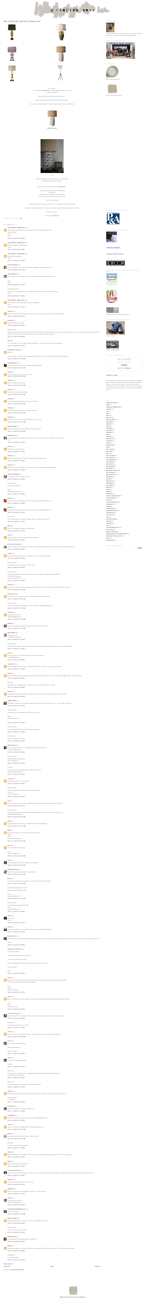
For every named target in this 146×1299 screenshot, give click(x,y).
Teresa (9, 926)
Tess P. (9, 1041)
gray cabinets (109, 462)
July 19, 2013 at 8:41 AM (16, 1232)
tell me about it (110, 529)
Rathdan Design (12, 426)
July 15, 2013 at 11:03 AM (16, 368)
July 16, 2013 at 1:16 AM (16, 648)
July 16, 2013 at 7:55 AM (16, 741)
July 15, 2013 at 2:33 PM (16, 521)
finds (107, 447)
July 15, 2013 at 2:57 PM (16, 530)
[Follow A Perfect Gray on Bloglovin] (113, 248)
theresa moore (11, 594)
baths (107, 415)
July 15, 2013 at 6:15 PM (16, 549)
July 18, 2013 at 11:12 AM (16, 1129)
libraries (108, 491)
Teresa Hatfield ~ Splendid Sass (16, 227)
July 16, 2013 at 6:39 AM (16, 687)
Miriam (9, 1152)
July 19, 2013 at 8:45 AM (16, 1241)
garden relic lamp (52, 128)
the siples (10, 320)
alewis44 (10, 417)
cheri (9, 860)
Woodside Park (12, 435)
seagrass (108, 521)
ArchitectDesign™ (12, 363)
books (107, 426)
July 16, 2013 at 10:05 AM (17, 816)
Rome (107, 404)
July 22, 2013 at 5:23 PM (16, 1260)
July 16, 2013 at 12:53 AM (17, 628)
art (107, 411)
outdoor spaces (110, 508)
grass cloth (109, 451)
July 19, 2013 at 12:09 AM (17, 1214)
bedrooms (109, 417)
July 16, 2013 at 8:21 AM (16, 774)
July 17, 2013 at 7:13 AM (16, 1027)
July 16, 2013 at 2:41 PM (16, 922)
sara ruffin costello (111, 519)
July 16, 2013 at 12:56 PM (17, 898)
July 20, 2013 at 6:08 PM (16, 1250)
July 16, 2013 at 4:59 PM (16, 973)
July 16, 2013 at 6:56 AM (16, 696)
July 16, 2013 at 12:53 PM (17, 883)
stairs (107, 525)
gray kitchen (109, 468)
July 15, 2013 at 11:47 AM (16, 422)
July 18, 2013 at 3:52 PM (16, 1175)
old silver (108, 506)
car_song (10, 778)
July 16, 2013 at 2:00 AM (16, 659)
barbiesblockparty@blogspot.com (16, 1209)
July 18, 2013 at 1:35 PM (16, 1148)
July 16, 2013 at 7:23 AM (16, 722)
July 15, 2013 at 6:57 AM (16, 269)
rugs (107, 517)
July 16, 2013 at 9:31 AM (16, 805)
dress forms (109, 440)
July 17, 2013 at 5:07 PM (16, 1102)
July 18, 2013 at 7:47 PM (16, 1193)
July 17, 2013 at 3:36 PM (16, 1077)
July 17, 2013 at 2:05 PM (16, 1053)
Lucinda (10, 553)
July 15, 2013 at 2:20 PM (16, 494)
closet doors (109, 430)
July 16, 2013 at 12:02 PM (17, 865)
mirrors (108, 500)
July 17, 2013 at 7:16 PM (16, 1111)
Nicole (9, 1133)
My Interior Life (12, 936)
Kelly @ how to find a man (14, 949)
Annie (9, 673)
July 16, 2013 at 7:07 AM (16, 705)
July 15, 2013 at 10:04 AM (17, 358)
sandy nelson (11, 664)
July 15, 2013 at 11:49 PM (16, 589)
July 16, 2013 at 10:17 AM (17, 826)
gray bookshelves (111, 459)
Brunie (9, 878)
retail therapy (109, 512)
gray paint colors (110, 474)
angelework (11, 1188)
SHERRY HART (12, 700)
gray (107, 453)
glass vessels (109, 449)
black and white (110, 419)
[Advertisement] (113, 125)
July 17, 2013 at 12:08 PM (17, 1036)
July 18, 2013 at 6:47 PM (16, 1184)
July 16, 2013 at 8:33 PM (16, 1018)
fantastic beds (110, 445)
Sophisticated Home (13, 869)
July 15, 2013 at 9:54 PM (16, 567)
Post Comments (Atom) (17, 1269)
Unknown (10, 311)
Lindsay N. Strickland (13, 474)
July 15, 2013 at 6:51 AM (16, 260)
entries (108, 443)
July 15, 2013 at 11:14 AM (16, 376)
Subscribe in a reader (112, 375)
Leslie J (10, 1031)
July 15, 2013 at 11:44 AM (16, 403)
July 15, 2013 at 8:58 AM (16, 336)
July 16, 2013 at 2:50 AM (16, 678)
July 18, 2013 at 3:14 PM (16, 1166)
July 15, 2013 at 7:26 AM (16, 284)
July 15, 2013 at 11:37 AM (16, 385)
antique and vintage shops (113, 407)
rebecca (10, 1198)
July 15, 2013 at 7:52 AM (16, 307)
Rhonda (10, 498)
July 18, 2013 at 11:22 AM (16, 1138)
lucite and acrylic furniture (113, 495)
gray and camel (110, 455)
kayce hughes (11, 632)
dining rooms (109, 438)
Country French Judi (13, 1013)
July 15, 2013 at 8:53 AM (16, 325)
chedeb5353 (11, 1115)
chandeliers (109, 428)
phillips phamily (12, 1236)
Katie (9, 830)
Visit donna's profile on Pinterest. (115, 254)
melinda (10, 398)
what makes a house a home (114, 536)
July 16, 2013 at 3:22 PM (16, 931)
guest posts (109, 476)
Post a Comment (8, 1264)
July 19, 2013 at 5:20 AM (16, 1223)
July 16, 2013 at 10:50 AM (17, 856)
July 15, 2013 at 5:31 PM (16, 540)
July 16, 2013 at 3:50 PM (16, 945)
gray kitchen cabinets (112, 470)
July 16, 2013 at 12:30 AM (17, 608)
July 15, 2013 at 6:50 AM (16, 249)
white (107, 538)
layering (108, 489)
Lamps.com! (55, 215)
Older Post (97, 1266)
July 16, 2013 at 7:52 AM (16, 731)
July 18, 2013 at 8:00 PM (16, 1204)
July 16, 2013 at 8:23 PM (16, 992)
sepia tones (109, 523)
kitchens (108, 487)
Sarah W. (10, 1179)
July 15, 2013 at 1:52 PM (16, 479)
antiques (108, 409)
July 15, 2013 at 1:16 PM (16, 442)
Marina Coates (11, 745)
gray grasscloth (110, 466)
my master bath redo (111, 502)
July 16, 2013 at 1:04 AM (16, 639)
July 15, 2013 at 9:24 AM (16, 345)
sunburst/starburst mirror (112, 527)
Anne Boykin (11, 1106)
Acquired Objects (12, 274)
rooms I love (109, 514)
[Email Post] (21, 218)
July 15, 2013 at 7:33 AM (16, 296)
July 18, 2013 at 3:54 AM (16, 1120)
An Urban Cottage (12, 264)
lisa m (9, 845)
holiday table (109, 483)
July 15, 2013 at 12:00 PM (17, 431)
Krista (9, 1124)
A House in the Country (14, 544)
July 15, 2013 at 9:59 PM (16, 580)
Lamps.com (46, 90)
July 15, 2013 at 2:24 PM (16, 503)
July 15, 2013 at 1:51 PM (16, 470)
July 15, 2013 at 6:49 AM (16, 238)
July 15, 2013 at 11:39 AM (16, 394)
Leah (9, 535)
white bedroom (110, 540)
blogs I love (109, 421)
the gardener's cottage (14, 349)
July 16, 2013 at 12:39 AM (17, 619)
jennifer (9, 691)
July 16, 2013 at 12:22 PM (17, 874)
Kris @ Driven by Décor (14, 1170)
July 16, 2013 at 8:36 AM (16, 783)
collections (109, 432)
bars (107, 413)
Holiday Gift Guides (111, 402)
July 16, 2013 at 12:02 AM (17, 599)
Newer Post (7, 1266)
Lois (9, 800)
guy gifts (108, 478)
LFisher (10, 446)
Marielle (10, 623)
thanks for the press (111, 531)
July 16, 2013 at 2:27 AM (16, 669)
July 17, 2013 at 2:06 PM (16, 1066)
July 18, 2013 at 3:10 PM (16, 1157)
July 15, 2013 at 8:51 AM (16, 316)
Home (52, 1266)
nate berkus (109, 504)
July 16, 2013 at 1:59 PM (16, 911)
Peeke (9, 372)
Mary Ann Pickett (12, 1218)
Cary (9, 340)
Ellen (9, 525)
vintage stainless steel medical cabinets (116, 533)
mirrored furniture (111, 498)
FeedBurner (128, 368)
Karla (9, 821)
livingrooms (109, 493)
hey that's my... (110, 481)
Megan (9, 1245)
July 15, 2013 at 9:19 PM (16, 558)
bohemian (109, 423)
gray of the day (110, 472)
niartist (9, 915)
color (107, 434)
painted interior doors (112, 510)
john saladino (109, 485)
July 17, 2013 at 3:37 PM (16, 1087)
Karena (9, 977)
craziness (108, 436)
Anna (9, 653)
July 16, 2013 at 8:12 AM (16, 763)
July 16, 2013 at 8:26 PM (16, 1009)
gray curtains (109, 464)
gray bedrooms (110, 457)
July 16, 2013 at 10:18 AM (17, 841)
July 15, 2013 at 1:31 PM (16, 451)
